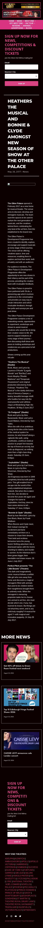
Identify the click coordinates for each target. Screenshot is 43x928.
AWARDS (27, 26)
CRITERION (10, 867)
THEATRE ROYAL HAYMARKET (19, 904)
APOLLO (25, 861)
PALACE (9, 887)
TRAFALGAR (11, 907)
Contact (31, 921)
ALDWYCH (19, 859)
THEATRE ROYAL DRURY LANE (19, 901)
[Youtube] (16, 916)
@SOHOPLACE (28, 896)
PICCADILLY (29, 887)
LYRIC (9, 881)
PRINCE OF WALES (14, 893)
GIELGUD (19, 873)
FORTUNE (28, 870)
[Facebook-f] (7, 916)
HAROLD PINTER (21, 876)
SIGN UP (21, 83)
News (26, 172)
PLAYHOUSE (11, 890)
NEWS (19, 21)
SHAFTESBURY (12, 896)
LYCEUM (21, 879)
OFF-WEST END (16, 23)
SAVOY (27, 893)
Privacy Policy (21, 921)
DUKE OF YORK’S (14, 870)
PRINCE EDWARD (26, 890)
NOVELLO (25, 884)
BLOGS (29, 28)
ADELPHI (9, 859)
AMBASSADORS (12, 861)
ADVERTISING (17, 28)
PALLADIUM (32, 879)
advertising (9, 921)
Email (7, 62)
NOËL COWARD (12, 884)
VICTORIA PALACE (13, 910)
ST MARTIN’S (23, 899)
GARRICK (9, 873)
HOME (11, 21)
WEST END (29, 21)
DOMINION (22, 867)
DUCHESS (33, 867)
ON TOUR (29, 23)
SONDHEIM (10, 899)
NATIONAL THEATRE (22, 881)
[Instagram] (11, 916)
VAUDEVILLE (24, 907)
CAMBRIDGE (21, 864)
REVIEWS (16, 26)
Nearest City (10, 72)
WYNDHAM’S (30, 910)
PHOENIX (18, 887)
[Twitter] (20, 916)
